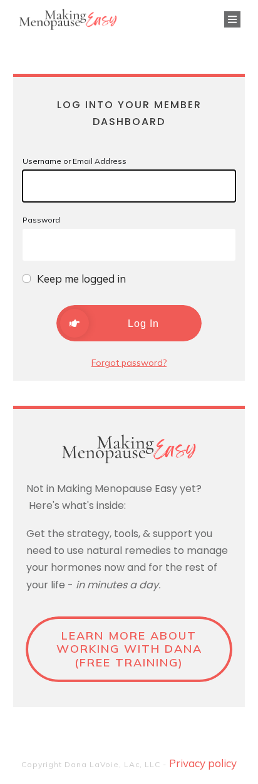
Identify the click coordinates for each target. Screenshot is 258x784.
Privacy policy (203, 763)
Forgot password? (129, 362)
